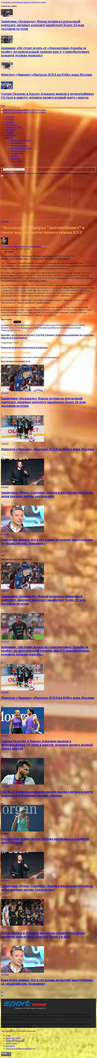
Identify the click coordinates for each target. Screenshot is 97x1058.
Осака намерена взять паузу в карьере (24, 347)
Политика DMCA (13, 1038)
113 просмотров (8, 246)
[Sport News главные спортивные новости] (24, 1009)
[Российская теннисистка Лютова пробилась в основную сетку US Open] (22, 831)
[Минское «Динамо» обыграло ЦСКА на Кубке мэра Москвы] (7, 69)
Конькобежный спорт (20, 148)
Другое (9, 137)
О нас (8, 1035)
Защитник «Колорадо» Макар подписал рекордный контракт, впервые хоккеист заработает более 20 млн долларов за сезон (42, 25)
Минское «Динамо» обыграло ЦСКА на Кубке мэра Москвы (46, 75)
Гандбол (14, 156)
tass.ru (15, 319)
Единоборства (13, 127)
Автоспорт (11, 135)
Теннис (10, 132)
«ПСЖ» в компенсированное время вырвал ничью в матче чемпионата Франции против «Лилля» (47, 793)
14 (2, 457)
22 (2, 551)
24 (2, 945)
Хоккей (9, 122)
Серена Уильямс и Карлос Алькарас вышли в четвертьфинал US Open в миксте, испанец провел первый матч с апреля (47, 95)
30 (2, 504)
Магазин (10, 117)
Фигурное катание (19, 145)
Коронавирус (16, 143)
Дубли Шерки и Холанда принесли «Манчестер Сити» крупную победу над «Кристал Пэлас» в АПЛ (43, 935)
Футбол (10, 119)
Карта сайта (11, 1043)
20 (2, 803)
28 (2, 850)
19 (2, 756)
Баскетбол (11, 124)
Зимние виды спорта (20, 140)
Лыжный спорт (17, 150)
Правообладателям (14, 1040)
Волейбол (11, 130)
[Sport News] (23, 2)
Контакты (10, 1046)
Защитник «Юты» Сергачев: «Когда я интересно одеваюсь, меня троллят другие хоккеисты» (47, 494)
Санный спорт (17, 153)
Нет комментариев (32, 246)
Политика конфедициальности (20, 1048)
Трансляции (16, 161)
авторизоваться (51, 357)
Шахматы (15, 158)
